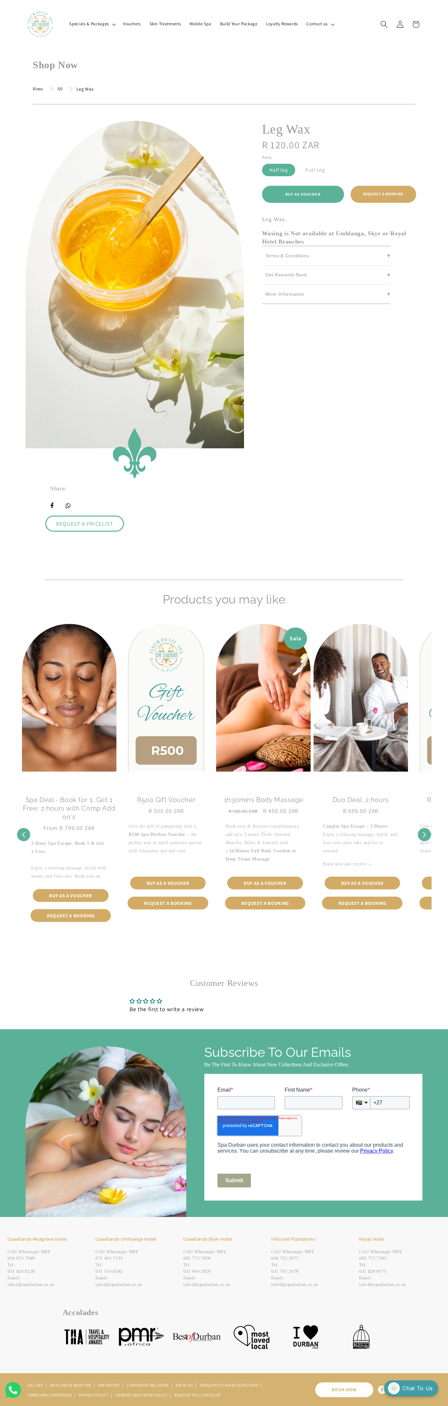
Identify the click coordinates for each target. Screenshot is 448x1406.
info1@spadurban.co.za (31, 1284)
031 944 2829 (197, 1271)
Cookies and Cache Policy (141, 1395)
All (60, 89)
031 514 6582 (109, 1271)
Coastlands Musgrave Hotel (37, 1239)
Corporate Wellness (148, 1385)
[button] (91, 24)
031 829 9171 (373, 1271)
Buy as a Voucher (70, 895)
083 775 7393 (373, 1258)
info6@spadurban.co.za (294, 1284)
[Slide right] (424, 834)
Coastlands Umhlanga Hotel (125, 1239)
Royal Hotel (372, 1239)
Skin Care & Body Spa (71, 1385)
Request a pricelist (84, 523)
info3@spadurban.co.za (206, 1284)
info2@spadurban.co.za (118, 1284)
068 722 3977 (285, 1258)
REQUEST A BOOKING (383, 193)
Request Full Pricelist (197, 1395)
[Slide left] (23, 834)
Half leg (278, 169)
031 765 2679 (285, 1271)
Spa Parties (109, 1385)
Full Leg (315, 169)
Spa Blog (184, 1385)
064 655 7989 (21, 1258)
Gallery (35, 1385)
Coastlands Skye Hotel (208, 1239)
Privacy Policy (94, 1395)
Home (38, 89)
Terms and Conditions (50, 1395)
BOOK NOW (344, 1389)
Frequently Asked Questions (229, 1385)
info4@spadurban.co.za (382, 1284)
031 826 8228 (21, 1271)
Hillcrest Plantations (293, 1239)
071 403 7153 (109, 1258)
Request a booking (70, 915)
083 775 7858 (197, 1258)
